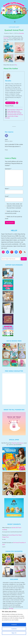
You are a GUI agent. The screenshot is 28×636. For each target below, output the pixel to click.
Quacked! (6, 38)
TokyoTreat (14, 443)
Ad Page (11, 608)
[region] (14, 622)
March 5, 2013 (8, 141)
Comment (8, 169)
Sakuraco (21, 443)
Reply (6, 150)
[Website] (17, 103)
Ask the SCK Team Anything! (14, 113)
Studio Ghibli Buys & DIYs (13, 111)
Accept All (14, 624)
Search (24, 259)
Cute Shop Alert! (14, 27)
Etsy (16, 65)
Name (7, 188)
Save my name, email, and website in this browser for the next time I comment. (14, 206)
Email (7, 196)
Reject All (14, 633)
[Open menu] (15, 22)
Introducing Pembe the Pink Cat (15, 114)
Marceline (21, 33)
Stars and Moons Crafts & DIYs (14, 109)
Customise (14, 628)
